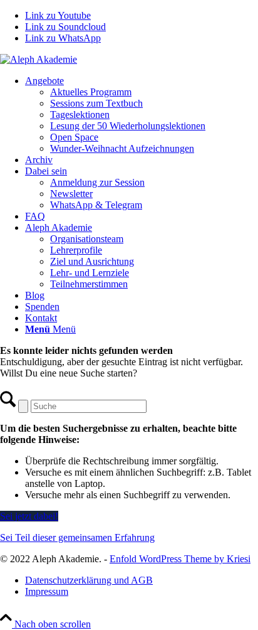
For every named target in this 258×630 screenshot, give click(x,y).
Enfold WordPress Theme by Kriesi (180, 558)
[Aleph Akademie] (38, 59)
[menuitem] (141, 114)
